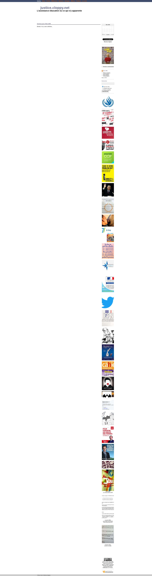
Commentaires (106, 73)
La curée (84, 1)
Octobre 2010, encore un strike (107, 545)
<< (102, 34)
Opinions (61, 1)
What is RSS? (104, 77)
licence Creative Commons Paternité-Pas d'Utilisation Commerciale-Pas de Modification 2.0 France (108, 566)
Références (54, 1)
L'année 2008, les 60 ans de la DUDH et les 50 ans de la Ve (108, 521)
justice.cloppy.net (54, 8)
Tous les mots (107, 86)
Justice (39, 1)
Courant (107, 34)
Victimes (78, 1)
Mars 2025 (108, 24)
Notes (43, 1)
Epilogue (67, 1)
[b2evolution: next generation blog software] (108, 572)
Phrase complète (107, 89)
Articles (108, 72)
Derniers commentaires (108, 66)
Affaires (73, 1)
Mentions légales (47, 575)
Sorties (48, 1)
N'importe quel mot (107, 88)
